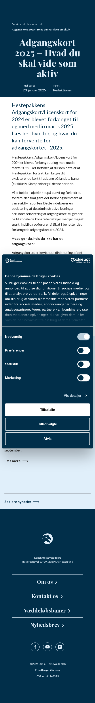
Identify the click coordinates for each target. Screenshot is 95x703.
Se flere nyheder (17, 501)
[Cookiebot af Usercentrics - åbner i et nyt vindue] (70, 260)
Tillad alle (47, 410)
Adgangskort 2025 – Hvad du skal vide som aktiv (41, 29)
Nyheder (32, 24)
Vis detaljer (72, 395)
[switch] (83, 350)
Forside (16, 24)
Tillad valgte (47, 424)
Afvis (47, 438)
